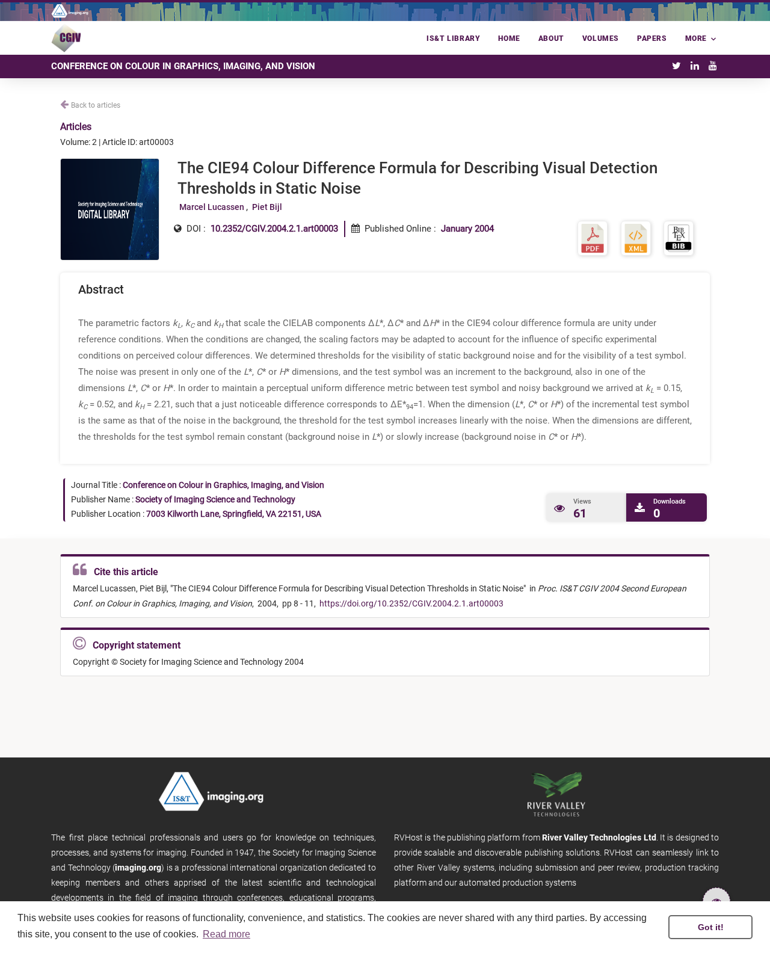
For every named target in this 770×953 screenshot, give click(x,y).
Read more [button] (226, 934)
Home (509, 38)
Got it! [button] (711, 927)
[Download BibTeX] (679, 237)
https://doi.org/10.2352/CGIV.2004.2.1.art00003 (411, 603)
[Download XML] (636, 237)
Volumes (600, 38)
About (551, 38)
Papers (652, 38)
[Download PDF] (593, 237)
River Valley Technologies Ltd (599, 837)
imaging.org (138, 867)
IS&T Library (453, 38)
